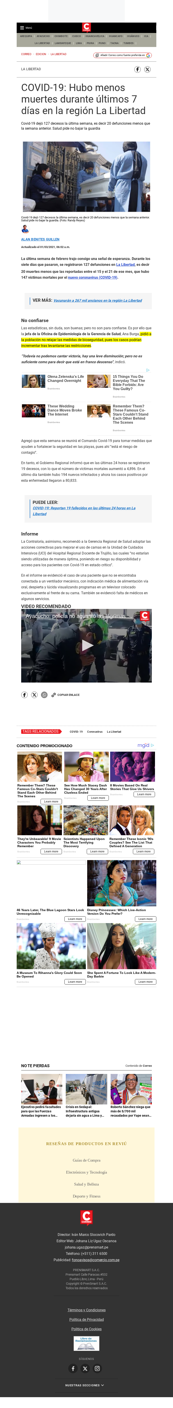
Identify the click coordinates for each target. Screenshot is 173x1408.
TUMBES (128, 43)
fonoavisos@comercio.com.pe (95, 1260)
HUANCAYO (116, 36)
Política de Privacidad (86, 1319)
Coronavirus (94, 731)
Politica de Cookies (86, 1329)
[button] (86, 645)
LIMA (79, 43)
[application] (86, 646)
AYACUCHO (43, 36)
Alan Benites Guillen (40, 239)
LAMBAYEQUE (63, 43)
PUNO (102, 43)
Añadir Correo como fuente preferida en (122, 55)
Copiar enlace (68, 695)
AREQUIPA (26, 36)
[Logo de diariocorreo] (86, 28)
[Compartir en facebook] (137, 69)
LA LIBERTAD (42, 43)
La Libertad (31, 69)
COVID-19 (76, 731)
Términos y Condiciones (87, 1310)
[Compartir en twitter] (147, 69)
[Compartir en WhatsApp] (44, 695)
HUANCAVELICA (95, 36)
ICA (146, 36)
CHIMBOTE (61, 36)
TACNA (114, 43)
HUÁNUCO (133, 36)
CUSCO (76, 36)
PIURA (90, 43)
